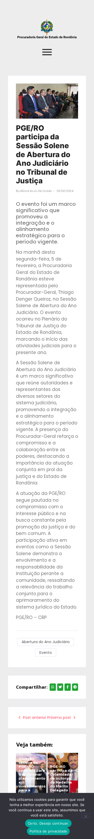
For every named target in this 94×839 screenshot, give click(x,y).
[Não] (85, 815)
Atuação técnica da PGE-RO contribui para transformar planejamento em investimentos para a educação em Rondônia (32, 778)
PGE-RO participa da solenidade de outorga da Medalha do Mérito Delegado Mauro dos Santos (61, 782)
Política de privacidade (48, 831)
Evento (45, 652)
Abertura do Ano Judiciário (46, 641)
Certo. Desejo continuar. (48, 823)
